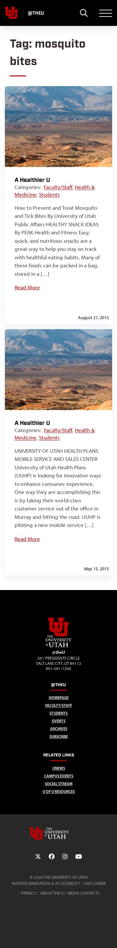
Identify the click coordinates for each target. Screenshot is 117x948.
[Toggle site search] (83, 13)
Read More (27, 287)
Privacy (28, 893)
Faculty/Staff (58, 187)
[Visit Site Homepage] (59, 646)
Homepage (59, 697)
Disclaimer (95, 883)
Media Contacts (83, 893)
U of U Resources (59, 791)
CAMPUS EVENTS (58, 776)
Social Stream (58, 783)
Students (49, 194)
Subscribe (58, 736)
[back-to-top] (109, 935)
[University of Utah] (58, 833)
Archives (58, 728)
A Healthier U (32, 180)
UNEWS (58, 768)
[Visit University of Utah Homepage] (11, 13)
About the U (51, 893)
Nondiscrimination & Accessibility (46, 883)
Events (58, 721)
